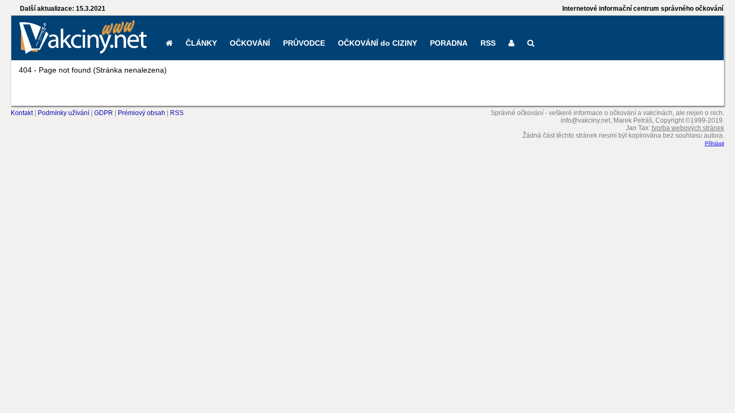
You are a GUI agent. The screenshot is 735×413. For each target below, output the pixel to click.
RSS (488, 43)
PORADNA (449, 43)
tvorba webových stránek (688, 128)
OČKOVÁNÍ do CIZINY (377, 43)
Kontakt (22, 113)
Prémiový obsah (141, 113)
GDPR (103, 113)
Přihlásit (714, 143)
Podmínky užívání (63, 113)
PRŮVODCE (304, 43)
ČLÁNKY (201, 43)
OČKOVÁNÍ (250, 43)
